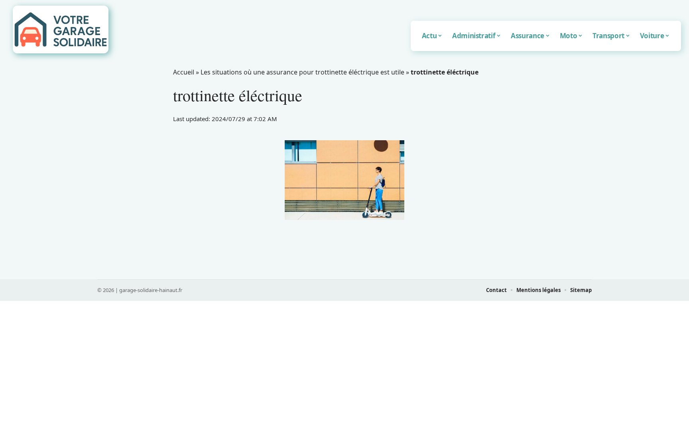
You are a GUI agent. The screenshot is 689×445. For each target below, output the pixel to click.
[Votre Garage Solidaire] (60, 29)
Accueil (183, 72)
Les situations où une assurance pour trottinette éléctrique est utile (302, 72)
